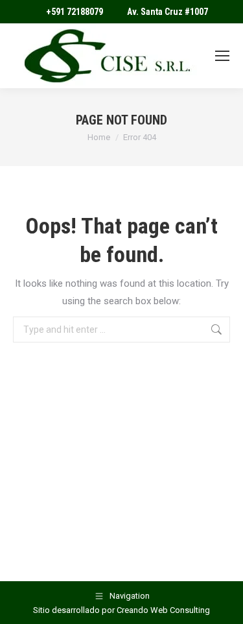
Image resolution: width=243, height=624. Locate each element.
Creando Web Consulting (163, 610)
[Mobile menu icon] (222, 56)
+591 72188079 (74, 11)
